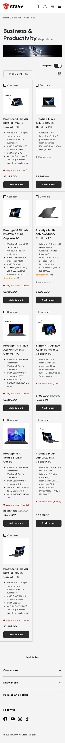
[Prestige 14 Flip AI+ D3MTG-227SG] (16, 551)
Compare (46, 65)
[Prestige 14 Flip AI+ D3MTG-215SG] (16, 101)
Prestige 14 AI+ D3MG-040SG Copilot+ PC (46, 234)
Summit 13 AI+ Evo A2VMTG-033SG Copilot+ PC (48, 349)
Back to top (32, 657)
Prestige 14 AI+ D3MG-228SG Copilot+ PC (46, 457)
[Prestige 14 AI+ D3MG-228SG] (49, 436)
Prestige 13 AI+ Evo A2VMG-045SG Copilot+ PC (15, 349)
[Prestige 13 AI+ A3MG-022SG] (49, 101)
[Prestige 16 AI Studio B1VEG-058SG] (16, 436)
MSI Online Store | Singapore (24, 734)
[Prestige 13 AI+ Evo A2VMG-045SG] (16, 328)
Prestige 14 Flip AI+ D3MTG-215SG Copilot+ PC (15, 123)
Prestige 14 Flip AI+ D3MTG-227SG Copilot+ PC (15, 573)
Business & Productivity (23, 18)
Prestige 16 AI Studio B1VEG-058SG (12, 457)
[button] (52, 6)
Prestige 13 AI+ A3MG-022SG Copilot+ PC (45, 123)
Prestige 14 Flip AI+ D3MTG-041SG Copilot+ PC (15, 234)
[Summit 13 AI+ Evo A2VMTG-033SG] (49, 328)
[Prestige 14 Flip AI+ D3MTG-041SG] (16, 213)
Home (6, 18)
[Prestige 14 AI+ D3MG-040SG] (49, 213)
